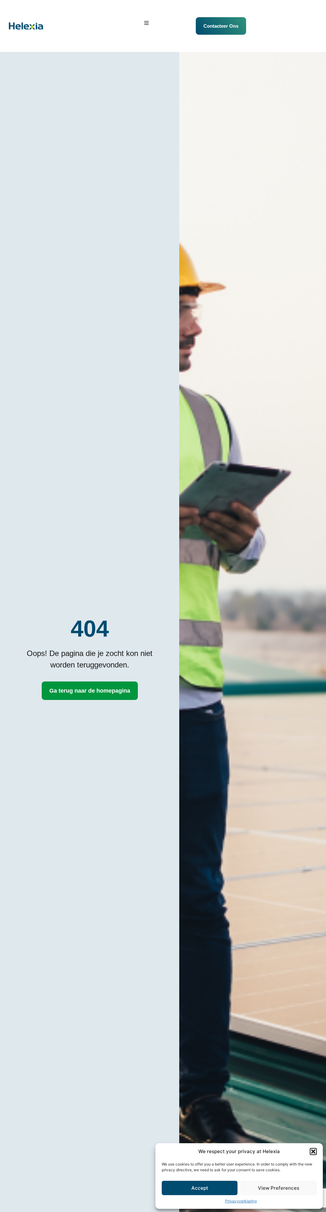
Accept (199, 1188)
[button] (313, 1151)
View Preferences (278, 1188)
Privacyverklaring (241, 1201)
